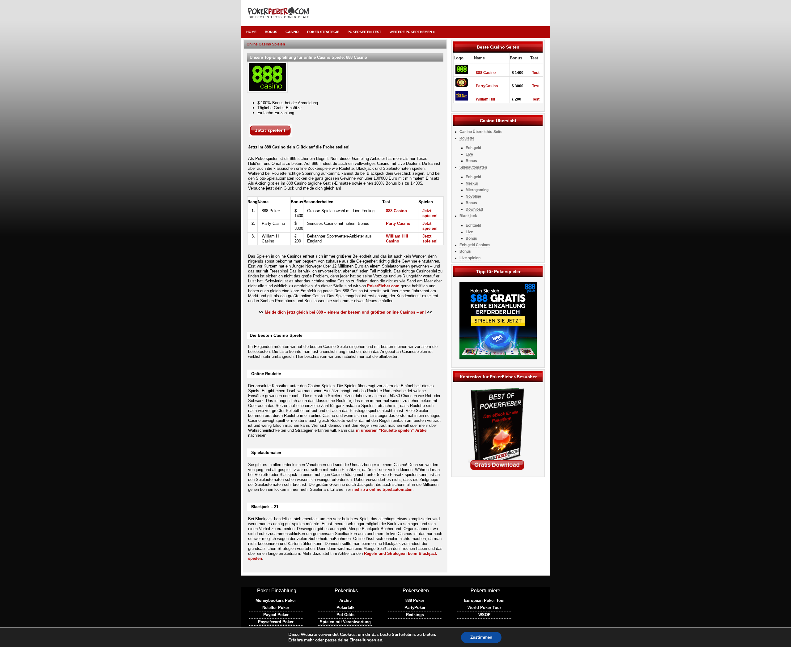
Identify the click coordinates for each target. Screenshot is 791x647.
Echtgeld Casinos (474, 245)
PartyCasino (487, 86)
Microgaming (477, 190)
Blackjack (468, 216)
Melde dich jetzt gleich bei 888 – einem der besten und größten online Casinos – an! (345, 312)
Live (469, 154)
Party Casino (398, 223)
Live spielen (469, 258)
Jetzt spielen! (430, 213)
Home (251, 32)
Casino (292, 32)
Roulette (466, 138)
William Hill (485, 99)
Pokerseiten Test (364, 32)
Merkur (472, 183)
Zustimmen (481, 637)
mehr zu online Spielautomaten (382, 489)
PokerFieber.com (383, 286)
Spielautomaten (473, 167)
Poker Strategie (323, 32)
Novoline (473, 196)
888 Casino (396, 210)
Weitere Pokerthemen (412, 32)
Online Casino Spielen (266, 44)
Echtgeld (473, 148)
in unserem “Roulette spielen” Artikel (392, 430)
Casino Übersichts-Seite (480, 132)
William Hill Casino (397, 238)
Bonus (271, 32)
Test (535, 73)
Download (474, 209)
